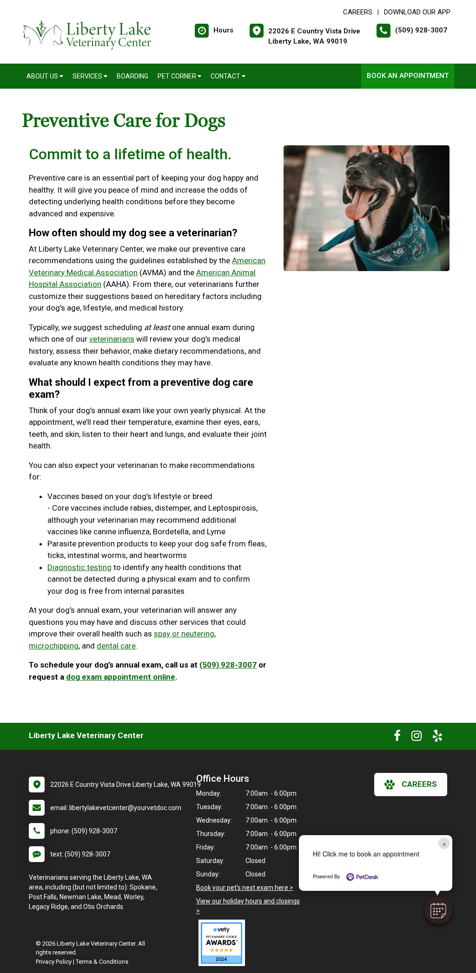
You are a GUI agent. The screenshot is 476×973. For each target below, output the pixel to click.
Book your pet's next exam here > (244, 887)
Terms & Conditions (102, 961)
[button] (438, 910)
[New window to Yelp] (437, 737)
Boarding (132, 76)
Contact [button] (226, 76)
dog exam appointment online (120, 676)
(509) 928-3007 (228, 664)
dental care (116, 645)
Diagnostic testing (79, 567)
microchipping (54, 645)
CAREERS (357, 12)
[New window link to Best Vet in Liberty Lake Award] (224, 943)
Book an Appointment (408, 75)
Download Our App (417, 12)
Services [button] (88, 76)
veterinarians (111, 339)
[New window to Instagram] (416, 737)
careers (419, 784)
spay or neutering (184, 633)
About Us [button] (43, 76)
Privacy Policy (54, 961)
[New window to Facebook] (397, 737)
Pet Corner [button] (178, 76)
